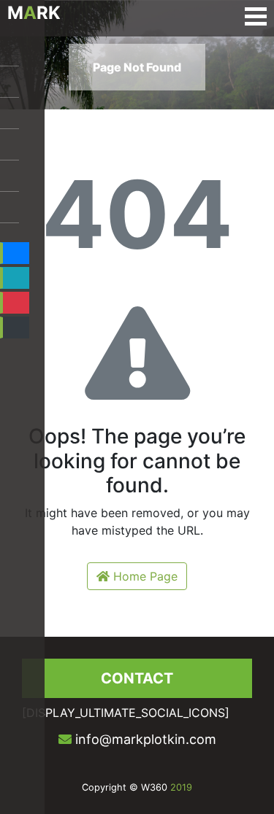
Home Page (144, 576)
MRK (34, 12)
